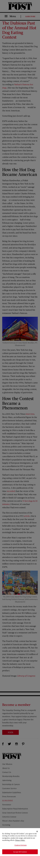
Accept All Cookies (20, 852)
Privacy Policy (20, 840)
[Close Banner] (37, 831)
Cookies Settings (21, 845)
